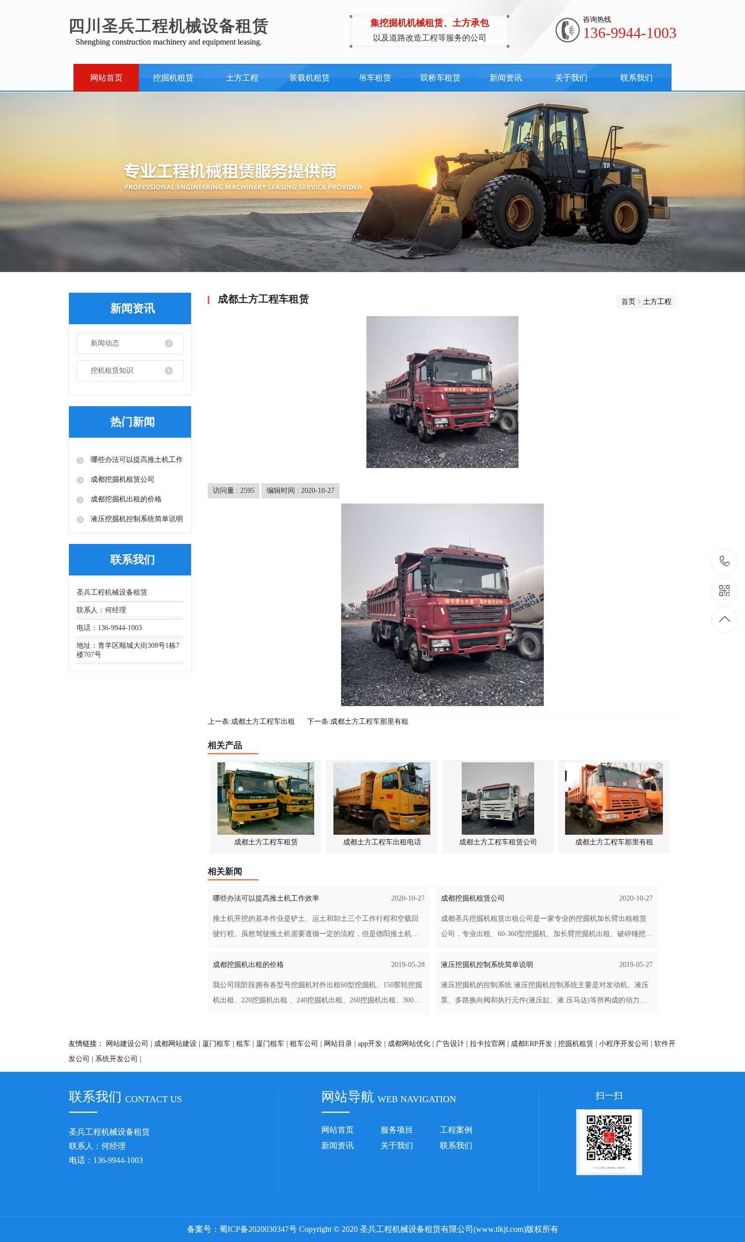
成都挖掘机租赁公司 (122, 479)
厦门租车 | (218, 1043)
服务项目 (397, 1129)
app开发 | (372, 1043)
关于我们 (571, 77)
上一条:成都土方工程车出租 (251, 721)
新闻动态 (105, 343)
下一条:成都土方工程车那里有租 (357, 721)
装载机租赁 (309, 77)
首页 (628, 301)
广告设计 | (452, 1043)
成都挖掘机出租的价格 (125, 499)
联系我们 (636, 77)
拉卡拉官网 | (489, 1043)
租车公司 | (306, 1043)
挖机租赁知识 (112, 370)
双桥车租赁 (440, 77)
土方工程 (242, 77)
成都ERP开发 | (533, 1043)
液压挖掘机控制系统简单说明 (136, 519)
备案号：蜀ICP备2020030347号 (242, 1229)
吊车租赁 (375, 77)
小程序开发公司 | (625, 1043)
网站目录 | (340, 1043)
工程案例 (456, 1129)
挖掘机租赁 (173, 77)
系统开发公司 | (118, 1059)
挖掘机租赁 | (577, 1043)
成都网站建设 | (177, 1043)
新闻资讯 (506, 77)
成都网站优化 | (411, 1043)
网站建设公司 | (129, 1043)
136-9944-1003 (725, 562)
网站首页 (106, 77)
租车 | (245, 1043)
